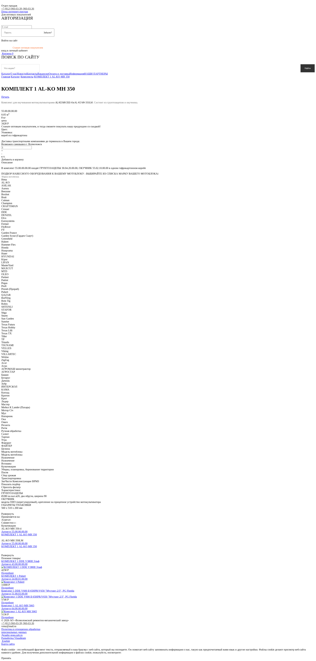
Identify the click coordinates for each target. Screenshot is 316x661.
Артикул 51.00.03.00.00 (14, 593)
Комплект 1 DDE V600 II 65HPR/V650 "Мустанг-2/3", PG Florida (37, 590)
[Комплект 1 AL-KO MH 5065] (19, 611)
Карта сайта (8, 644)
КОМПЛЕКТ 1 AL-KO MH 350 (52, 76)
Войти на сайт (9, 40)
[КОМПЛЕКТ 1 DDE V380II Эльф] (21, 567)
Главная (5, 76)
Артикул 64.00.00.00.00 (14, 608)
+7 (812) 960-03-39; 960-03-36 (17, 8)
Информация (76, 73)
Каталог (5, 73)
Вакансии (43, 73)
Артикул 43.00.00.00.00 (14, 564)
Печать (5, 96)
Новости (21, 73)
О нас (13, 73)
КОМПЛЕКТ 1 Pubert (13, 576)
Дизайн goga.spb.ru (12, 635)
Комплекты (27, 76)
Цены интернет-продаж (14, 11)
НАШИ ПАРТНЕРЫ (96, 73)
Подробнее (7, 573)
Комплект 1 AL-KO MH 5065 (17, 605)
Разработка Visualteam (13, 638)
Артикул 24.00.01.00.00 (14, 579)
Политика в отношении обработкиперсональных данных (20, 631)
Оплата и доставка (59, 73)
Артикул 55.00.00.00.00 (14, 531)
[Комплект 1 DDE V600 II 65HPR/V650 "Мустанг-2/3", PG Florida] (39, 596)
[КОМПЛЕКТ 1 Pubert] (12, 581)
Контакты (32, 73)
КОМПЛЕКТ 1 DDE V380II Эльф (20, 561)
